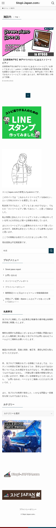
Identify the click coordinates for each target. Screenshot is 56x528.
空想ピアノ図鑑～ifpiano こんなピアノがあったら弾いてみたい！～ (27, 300)
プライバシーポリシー (15, 287)
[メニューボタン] (3, 3)
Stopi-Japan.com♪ (28, 3)
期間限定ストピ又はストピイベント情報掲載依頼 (26, 293)
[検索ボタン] (53, 3)
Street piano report (13, 269)
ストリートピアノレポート (17, 281)
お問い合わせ (11, 275)
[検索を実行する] (51, 250)
